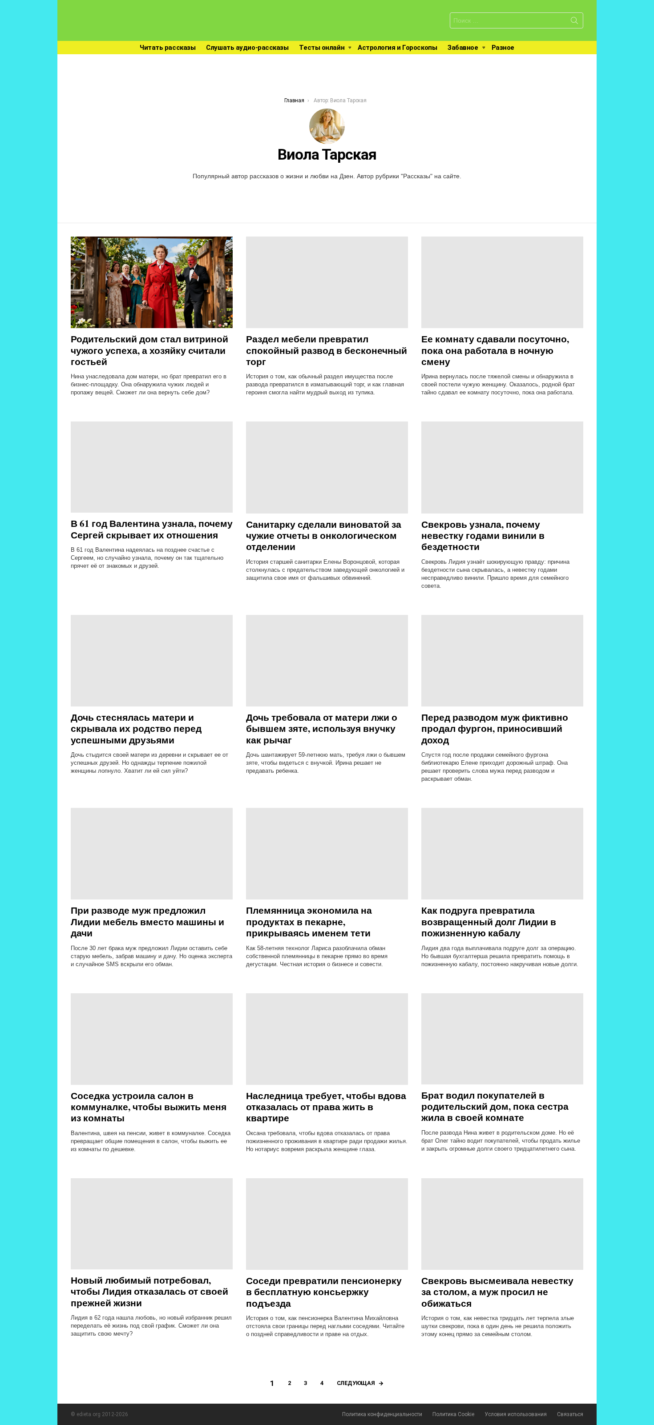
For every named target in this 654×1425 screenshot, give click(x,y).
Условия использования (515, 1414)
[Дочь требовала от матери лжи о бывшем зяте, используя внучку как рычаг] (327, 660)
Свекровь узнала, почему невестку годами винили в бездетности (483, 536)
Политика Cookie (453, 1414)
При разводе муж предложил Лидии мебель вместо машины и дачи (147, 921)
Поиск (574, 22)
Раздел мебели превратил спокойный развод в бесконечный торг (326, 350)
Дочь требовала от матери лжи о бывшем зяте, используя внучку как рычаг (321, 728)
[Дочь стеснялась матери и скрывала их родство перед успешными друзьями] (152, 660)
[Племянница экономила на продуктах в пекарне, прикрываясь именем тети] (327, 853)
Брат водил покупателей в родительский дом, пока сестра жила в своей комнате (495, 1106)
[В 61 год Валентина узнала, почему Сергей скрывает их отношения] (152, 467)
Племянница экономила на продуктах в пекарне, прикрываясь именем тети (309, 921)
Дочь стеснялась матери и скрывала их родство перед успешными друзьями (136, 728)
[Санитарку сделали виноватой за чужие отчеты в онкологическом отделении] (327, 467)
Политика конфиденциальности (382, 1414)
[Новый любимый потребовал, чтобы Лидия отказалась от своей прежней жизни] (152, 1223)
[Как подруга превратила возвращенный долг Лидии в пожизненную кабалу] (502, 853)
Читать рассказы (167, 48)
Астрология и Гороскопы (397, 48)
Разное (503, 48)
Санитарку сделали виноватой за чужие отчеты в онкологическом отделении (323, 536)
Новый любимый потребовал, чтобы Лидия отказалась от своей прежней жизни (149, 1291)
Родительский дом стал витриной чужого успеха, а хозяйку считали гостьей (149, 350)
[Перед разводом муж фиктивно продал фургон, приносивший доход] (502, 660)
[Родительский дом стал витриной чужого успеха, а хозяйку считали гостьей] (152, 282)
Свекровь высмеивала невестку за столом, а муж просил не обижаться (497, 1292)
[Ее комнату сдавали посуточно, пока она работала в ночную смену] (502, 282)
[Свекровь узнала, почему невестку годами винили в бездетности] (502, 467)
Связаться (570, 1414)
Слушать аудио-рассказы (247, 48)
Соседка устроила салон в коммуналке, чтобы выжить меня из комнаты (148, 1107)
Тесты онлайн (321, 48)
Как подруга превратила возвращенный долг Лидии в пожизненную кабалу (488, 921)
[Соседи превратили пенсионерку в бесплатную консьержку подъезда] (327, 1224)
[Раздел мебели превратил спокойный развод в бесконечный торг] (327, 282)
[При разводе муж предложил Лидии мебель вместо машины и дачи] (152, 853)
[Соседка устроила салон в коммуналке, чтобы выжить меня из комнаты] (152, 1039)
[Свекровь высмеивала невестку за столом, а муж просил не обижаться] (502, 1224)
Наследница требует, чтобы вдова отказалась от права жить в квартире (326, 1107)
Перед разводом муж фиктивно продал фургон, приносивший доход (494, 728)
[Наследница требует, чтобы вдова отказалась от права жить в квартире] (327, 1039)
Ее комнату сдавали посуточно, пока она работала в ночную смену (495, 350)
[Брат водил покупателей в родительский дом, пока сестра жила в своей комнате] (502, 1038)
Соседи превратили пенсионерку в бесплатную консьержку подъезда (324, 1292)
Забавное (463, 48)
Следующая (356, 1383)
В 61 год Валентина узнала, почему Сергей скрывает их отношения (152, 529)
